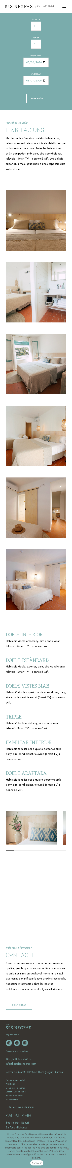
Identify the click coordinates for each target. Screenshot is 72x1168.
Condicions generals (15, 1087)
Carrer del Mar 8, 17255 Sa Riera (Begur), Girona (34, 1072)
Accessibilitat (12, 1099)
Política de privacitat (15, 1079)
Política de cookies (14, 1095)
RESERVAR (37, 98)
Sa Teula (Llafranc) (16, 1127)
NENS (36, 37)
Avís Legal (10, 1083)
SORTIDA (36, 74)
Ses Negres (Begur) (17, 1123)
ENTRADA (36, 55)
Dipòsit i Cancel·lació (16, 1091)
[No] (67, 1149)
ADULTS (36, 19)
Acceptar (37, 1163)
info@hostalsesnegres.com (21, 1064)
